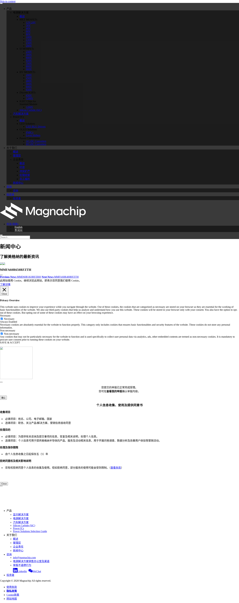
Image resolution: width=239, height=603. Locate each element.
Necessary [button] (5, 315)
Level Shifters (33, 135)
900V (29, 69)
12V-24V (31, 22)
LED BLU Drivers (36, 126)
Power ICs (18, 528)
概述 (22, 16)
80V (28, 34)
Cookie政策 (13, 594)
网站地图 (12, 598)
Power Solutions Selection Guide (30, 531)
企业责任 (18, 546)
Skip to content (7, 1)
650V (29, 60)
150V (29, 43)
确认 (3, 398)
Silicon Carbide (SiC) (31, 110)
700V (29, 63)
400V (29, 80)
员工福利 (25, 179)
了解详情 (5, 284)
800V (29, 66)
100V (29, 37)
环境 (22, 167)
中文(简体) (13, 224)
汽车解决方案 (21, 113)
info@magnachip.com (24, 557)
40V (28, 28)
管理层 (17, 155)
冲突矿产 (25, 171)
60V (28, 31)
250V (29, 51)
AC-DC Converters (36, 141)
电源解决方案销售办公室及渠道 (31, 561)
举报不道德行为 (22, 565)
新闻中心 (18, 182)
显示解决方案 (21, 514)
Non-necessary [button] (7, 330)
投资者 (10, 194)
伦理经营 (25, 175)
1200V (29, 98)
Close (4, 484)
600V (29, 57)
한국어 (18, 230)
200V (29, 45)
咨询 (9, 186)
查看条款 (116, 467)
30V (28, 25)
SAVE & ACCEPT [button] (10, 342)
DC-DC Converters (36, 144)
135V (29, 40)
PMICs (29, 132)
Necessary (9, 318)
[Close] (1, 382)
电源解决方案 (21, 518)
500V (29, 54)
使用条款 (12, 587)
